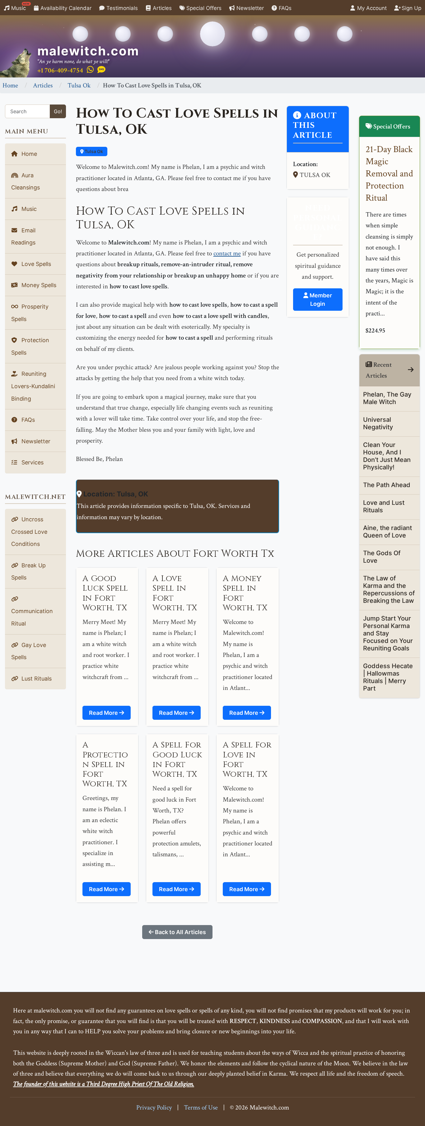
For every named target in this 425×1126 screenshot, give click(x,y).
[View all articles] (410, 370)
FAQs (284, 8)
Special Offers (203, 8)
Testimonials (121, 8)
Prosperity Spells (30, 312)
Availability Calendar (65, 8)
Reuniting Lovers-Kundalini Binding (33, 386)
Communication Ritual (32, 617)
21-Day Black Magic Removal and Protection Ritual (389, 173)
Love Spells (35, 264)
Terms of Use (201, 1107)
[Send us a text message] (101, 70)
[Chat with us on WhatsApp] (90, 70)
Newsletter (249, 8)
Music (20, 6)
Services (32, 462)
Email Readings (23, 236)
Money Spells (38, 285)
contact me (227, 253)
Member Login (320, 299)
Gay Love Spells (28, 651)
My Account (371, 8)
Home (10, 85)
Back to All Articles (180, 932)
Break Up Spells (28, 571)
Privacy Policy (154, 1107)
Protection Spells (30, 346)
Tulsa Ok (79, 85)
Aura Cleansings (25, 181)
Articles (161, 8)
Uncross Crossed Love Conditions (29, 531)
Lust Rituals (36, 678)
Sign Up (410, 8)
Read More (104, 713)
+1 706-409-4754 (60, 70)
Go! (58, 111)
